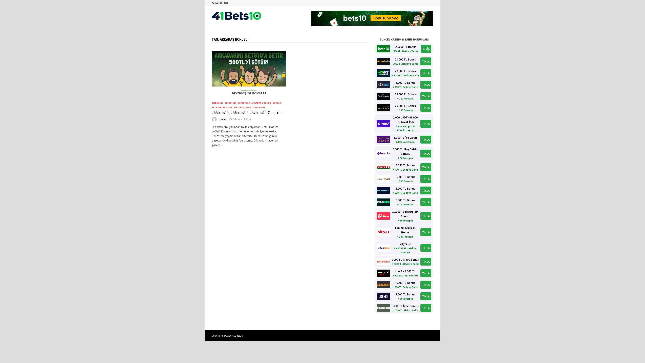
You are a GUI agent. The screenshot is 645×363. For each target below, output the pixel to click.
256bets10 (230, 102)
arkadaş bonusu (261, 102)
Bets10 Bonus (220, 107)
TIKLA (426, 61)
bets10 (277, 102)
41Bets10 (237, 335)
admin (224, 119)
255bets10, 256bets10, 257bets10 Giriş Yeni (248, 112)
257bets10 (244, 102)
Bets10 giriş (236, 107)
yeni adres (259, 107)
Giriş (248, 107)
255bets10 (217, 102)
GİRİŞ (426, 49)
